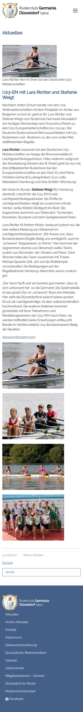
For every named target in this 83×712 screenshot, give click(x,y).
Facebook (15, 699)
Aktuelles (12, 614)
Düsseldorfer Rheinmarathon (25, 653)
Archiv (10, 572)
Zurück (7, 563)
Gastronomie (14, 668)
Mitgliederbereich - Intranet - (25, 676)
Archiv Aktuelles (16, 622)
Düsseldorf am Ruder (20, 683)
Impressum (13, 637)
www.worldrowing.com (18, 337)
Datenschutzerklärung (21, 645)
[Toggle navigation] (75, 10)
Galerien (11, 660)
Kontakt (10, 630)
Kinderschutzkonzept (20, 691)
